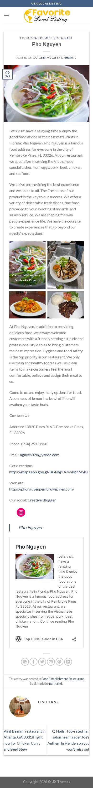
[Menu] (6, 15)
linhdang (69, 57)
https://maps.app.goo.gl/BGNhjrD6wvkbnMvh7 (48, 472)
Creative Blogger (42, 500)
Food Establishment (36, 38)
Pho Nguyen (30, 527)
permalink (56, 683)
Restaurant (63, 38)
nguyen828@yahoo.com (39, 454)
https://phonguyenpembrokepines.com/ (41, 489)
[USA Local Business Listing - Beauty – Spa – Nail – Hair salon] (46, 15)
